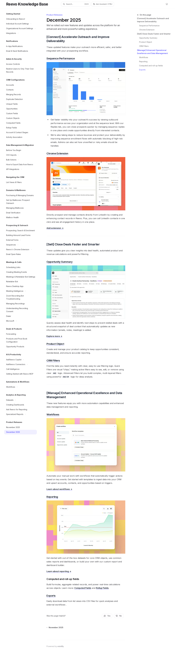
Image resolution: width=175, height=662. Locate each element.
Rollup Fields (102, 588)
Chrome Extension (147, 30)
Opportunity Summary (148, 38)
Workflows (143, 57)
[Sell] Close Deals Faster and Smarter (154, 34)
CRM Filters (144, 46)
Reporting (143, 61)
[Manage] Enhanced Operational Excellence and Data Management (152, 51)
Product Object (145, 42)
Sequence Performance (149, 25)
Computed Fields (82, 588)
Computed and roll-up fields (151, 65)
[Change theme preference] (167, 4)
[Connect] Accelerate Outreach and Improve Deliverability (153, 20)
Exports (142, 70)
